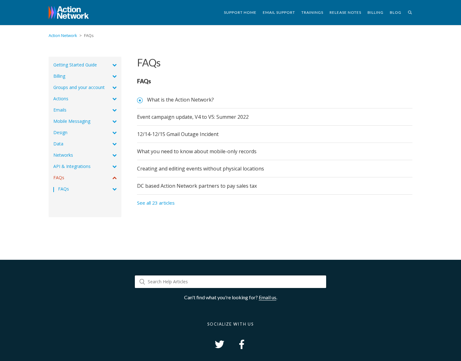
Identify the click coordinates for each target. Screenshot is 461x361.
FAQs (144, 81)
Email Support (279, 12)
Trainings (312, 12)
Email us (267, 297)
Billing (376, 12)
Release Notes (345, 12)
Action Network (63, 35)
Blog (395, 12)
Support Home (240, 12)
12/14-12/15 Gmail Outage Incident (178, 134)
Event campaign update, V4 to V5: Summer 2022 (193, 116)
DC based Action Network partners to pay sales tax (197, 185)
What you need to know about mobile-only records (197, 151)
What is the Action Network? (180, 99)
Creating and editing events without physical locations (200, 168)
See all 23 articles (156, 203)
